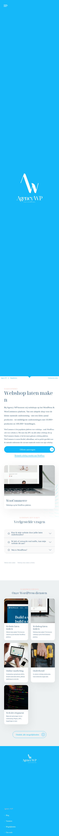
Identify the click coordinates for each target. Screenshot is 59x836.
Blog (7, 815)
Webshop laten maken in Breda (25, 562)
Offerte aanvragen (27, 449)
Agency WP (4, 378)
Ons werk (9, 832)
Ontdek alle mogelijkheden (27, 735)
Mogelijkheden (13, 378)
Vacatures (9, 821)
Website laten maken (9, 562)
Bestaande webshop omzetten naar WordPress (29, 456)
